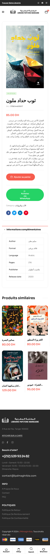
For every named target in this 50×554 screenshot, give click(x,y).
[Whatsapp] (38, 3)
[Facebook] (42, 3)
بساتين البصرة (8, 340)
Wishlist (43, 552)
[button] (39, 31)
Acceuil (6, 552)
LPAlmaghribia (25, 531)
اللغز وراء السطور (35, 339)
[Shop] (18, 549)
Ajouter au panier (22, 177)
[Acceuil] (6, 549)
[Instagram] (46, 3)
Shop (18, 552)
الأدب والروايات (20, 205)
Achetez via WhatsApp (25, 196)
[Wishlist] (43, 549)
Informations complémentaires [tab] (24, 229)
